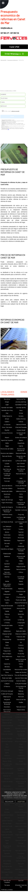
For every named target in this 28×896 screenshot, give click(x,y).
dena (20, 666)
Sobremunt (6, 594)
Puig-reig (21, 514)
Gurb (7, 645)
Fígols (21, 500)
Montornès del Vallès (7, 449)
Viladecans (21, 553)
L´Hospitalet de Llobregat (21, 482)
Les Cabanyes (7, 526)
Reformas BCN (3, 60)
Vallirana (21, 535)
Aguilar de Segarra (7, 507)
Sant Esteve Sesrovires (7, 710)
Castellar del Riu (21, 407)
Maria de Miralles (21, 453)
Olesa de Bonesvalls (7, 605)
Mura (7, 617)
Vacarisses (7, 494)
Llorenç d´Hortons (7, 433)
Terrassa (7, 885)
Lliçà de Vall (21, 605)
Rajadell (7, 591)
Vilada (7, 642)
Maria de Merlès (7, 456)
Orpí (7, 413)
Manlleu (21, 651)
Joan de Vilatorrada (21, 678)
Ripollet (7, 430)
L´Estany (7, 622)
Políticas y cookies (7, 889)
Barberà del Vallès (7, 491)
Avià (21, 543)
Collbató (7, 683)
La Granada (7, 620)
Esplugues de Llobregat (21, 503)
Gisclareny (7, 648)
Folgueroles (7, 651)
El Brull (21, 421)
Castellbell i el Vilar (21, 404)
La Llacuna (7, 424)
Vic (21, 642)
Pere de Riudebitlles (21, 675)
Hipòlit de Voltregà (7, 500)
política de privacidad (15, 111)
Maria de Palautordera (7, 573)
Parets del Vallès (21, 600)
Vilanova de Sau (21, 699)
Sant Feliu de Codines (21, 470)
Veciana (21, 416)
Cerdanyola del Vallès (20, 433)
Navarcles (21, 614)
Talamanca (7, 540)
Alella (7, 443)
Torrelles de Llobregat (7, 474)
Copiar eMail (14, 47)
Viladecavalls (7, 553)
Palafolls (20, 584)
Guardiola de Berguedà (7, 703)
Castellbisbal (21, 639)
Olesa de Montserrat (21, 603)
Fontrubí (7, 481)
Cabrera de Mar (21, 399)
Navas (21, 581)
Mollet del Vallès (7, 678)
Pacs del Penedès (7, 588)
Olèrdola (7, 666)
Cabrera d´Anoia (21, 424)
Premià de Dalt (20, 591)
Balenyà (21, 691)
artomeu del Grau (21, 402)
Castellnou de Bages (7, 549)
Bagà (7, 446)
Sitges (7, 402)
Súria (21, 494)
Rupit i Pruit (21, 656)
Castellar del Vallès (7, 407)
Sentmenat (7, 478)
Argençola (21, 546)
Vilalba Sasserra (7, 416)
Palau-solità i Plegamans (7, 585)
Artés (7, 546)
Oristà (21, 413)
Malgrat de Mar (20, 566)
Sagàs (21, 594)
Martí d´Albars (7, 653)
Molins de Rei (21, 608)
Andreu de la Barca (21, 437)
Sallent (7, 628)
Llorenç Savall (21, 430)
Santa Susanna (21, 569)
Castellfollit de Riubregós (7, 510)
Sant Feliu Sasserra (7, 675)
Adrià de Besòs (7, 461)
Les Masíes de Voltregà (21, 518)
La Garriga (21, 620)
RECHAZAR (9, 801)
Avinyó (7, 419)
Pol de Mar (21, 653)
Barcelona (7, 399)
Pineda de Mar (7, 639)
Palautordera (21, 710)
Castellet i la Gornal (21, 510)
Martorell (21, 696)
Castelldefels (7, 669)
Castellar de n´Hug (7, 410)
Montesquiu (7, 537)
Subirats (7, 497)
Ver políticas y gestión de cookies (15, 797)
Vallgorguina (7, 696)
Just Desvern (21, 466)
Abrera (7, 532)
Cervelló (21, 625)
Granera (20, 645)
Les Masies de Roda (7, 522)
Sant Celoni (7, 529)
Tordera (21, 529)
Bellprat (7, 566)
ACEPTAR (21, 801)
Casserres (7, 664)
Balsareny (21, 694)
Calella (7, 611)
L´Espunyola (21, 622)
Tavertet (21, 532)
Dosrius (7, 577)
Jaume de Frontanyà (7, 681)
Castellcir (7, 564)
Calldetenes (7, 631)
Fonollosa (21, 648)
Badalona (7, 556)
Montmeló (21, 537)
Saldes (21, 497)
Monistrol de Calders (7, 453)
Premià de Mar (21, 597)
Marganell (7, 699)
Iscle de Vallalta (21, 681)
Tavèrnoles (7, 535)
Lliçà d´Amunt (7, 608)
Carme (21, 664)
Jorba (21, 526)
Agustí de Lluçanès (7, 440)
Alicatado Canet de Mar (21, 886)
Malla (20, 561)
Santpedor (7, 569)
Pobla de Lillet (21, 636)
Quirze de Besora (7, 485)
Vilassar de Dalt (7, 634)
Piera (7, 672)
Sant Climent (21, 463)
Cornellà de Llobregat (20, 577)
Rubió (21, 611)
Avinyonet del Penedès (21, 557)
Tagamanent (21, 540)
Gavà (7, 603)
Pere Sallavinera (7, 656)
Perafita (6, 600)
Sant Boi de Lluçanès (7, 881)
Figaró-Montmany (7, 502)
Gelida (7, 581)
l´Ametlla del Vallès (7, 625)
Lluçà (7, 597)
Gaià (21, 478)
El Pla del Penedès (21, 683)
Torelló (7, 659)
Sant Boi (21, 880)
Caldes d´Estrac (21, 419)
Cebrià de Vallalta (7, 488)
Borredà (6, 543)
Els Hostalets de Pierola (21, 687)
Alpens (21, 440)
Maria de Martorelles (21, 669)
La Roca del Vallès (21, 461)
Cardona (21, 564)
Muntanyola (20, 488)
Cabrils (21, 446)
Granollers (7, 707)
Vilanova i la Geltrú (21, 634)
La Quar (7, 463)
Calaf (7, 404)
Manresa (7, 614)
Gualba (21, 702)
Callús (21, 628)
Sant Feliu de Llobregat (7, 470)
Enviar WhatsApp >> (13, 53)
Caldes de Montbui (21, 672)
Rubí (21, 617)
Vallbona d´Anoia (21, 491)
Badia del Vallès (21, 631)
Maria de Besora (21, 474)
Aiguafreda (21, 443)
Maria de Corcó (21, 707)
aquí (8, 129)
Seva (20, 410)
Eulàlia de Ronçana (7, 694)
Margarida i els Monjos (20, 457)
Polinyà (7, 636)
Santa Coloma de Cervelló (21, 660)
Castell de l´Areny (7, 514)
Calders (7, 421)
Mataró (7, 437)
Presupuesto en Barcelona (12, 60)
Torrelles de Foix (21, 507)
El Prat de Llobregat (7, 691)
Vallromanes (7, 517)
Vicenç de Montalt (20, 485)
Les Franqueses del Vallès (21, 522)
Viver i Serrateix (7, 427)
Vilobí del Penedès (21, 427)
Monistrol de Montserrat (21, 449)
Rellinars (21, 588)
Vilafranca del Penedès (21, 549)
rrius (7, 561)
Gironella (7, 466)
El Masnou (7, 686)
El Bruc (21, 572)
